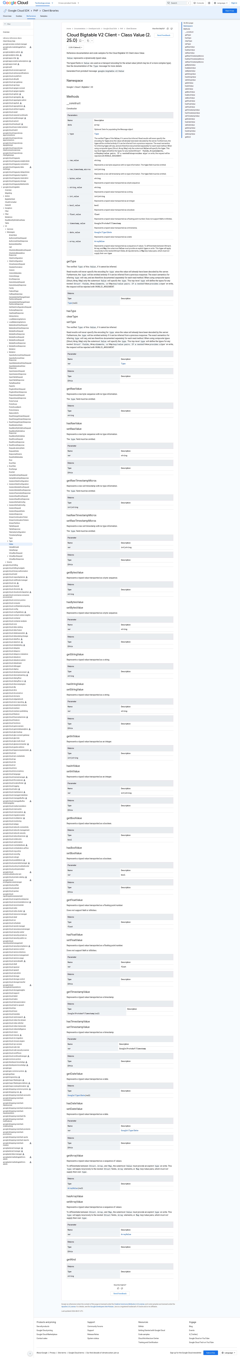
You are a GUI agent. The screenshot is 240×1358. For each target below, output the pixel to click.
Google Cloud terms (76, 1353)
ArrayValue (99, 241)
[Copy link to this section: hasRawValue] (84, 423)
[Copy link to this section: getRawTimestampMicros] (98, 480)
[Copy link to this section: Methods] (82, 96)
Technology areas (42, 3)
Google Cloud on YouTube (199, 1338)
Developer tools (94, 29)
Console (200, 3)
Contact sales (42, 1338)
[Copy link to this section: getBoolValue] (84, 818)
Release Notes (93, 1334)
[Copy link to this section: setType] (78, 322)
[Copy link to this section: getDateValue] (85, 1074)
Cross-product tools (67, 3)
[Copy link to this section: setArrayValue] (85, 1202)
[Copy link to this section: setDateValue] (84, 1109)
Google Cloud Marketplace (47, 1334)
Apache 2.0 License (69, 1307)
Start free (230, 11)
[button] (16, 187)
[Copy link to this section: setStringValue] (85, 689)
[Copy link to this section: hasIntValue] (82, 766)
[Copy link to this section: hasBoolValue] (84, 848)
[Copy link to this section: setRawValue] (84, 429)
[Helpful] (168, 28)
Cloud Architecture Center (148, 1338)
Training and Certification (148, 1342)
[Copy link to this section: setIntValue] (82, 771)
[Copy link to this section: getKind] (78, 1259)
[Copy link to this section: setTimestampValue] (92, 1027)
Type (96, 134)
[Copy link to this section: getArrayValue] (85, 1155)
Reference (31, 16)
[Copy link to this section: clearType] (80, 316)
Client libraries (50, 10)
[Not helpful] (171, 28)
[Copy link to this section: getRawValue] (84, 389)
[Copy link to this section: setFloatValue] (84, 940)
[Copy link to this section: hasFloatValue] (85, 934)
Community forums (95, 1326)
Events (191, 1330)
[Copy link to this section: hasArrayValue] (85, 1196)
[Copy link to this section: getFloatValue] (85, 900)
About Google (42, 1353)
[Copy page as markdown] (88, 41)
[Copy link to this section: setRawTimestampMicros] (98, 521)
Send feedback (163, 35)
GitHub (141, 1326)
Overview (7, 16)
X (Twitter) (193, 1334)
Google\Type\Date (103, 232)
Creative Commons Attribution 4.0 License (129, 1304)
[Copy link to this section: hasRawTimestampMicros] (98, 515)
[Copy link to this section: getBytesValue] (85, 572)
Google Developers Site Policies (102, 1307)
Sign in (234, 3)
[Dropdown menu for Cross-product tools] (79, 3)
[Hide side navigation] (30, 1353)
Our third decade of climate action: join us (102, 1353)
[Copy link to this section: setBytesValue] (85, 607)
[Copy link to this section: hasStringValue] (86, 684)
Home (69, 29)
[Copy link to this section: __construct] (82, 103)
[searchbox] (17, 24)
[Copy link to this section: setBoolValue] (84, 853)
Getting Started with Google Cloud (151, 1330)
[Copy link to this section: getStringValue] (86, 654)
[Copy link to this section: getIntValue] (82, 736)
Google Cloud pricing (45, 1330)
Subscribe (210, 1353)
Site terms (62, 1353)
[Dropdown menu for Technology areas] (53, 3)
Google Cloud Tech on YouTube (201, 1342)
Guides (19, 16)
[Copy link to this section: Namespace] (85, 80)
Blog (191, 1326)
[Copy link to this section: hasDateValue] (85, 1103)
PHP (35, 10)
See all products (43, 1326)
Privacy (53, 1353)
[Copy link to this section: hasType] (78, 311)
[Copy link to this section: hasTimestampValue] (92, 1021)
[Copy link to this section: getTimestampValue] (92, 992)
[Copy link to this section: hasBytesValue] (85, 602)
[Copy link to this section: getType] (78, 261)
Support (91, 1330)
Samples (43, 16)
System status (93, 1338)
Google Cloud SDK (18, 10)
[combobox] (178, 3)
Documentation (79, 29)
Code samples (144, 1334)
